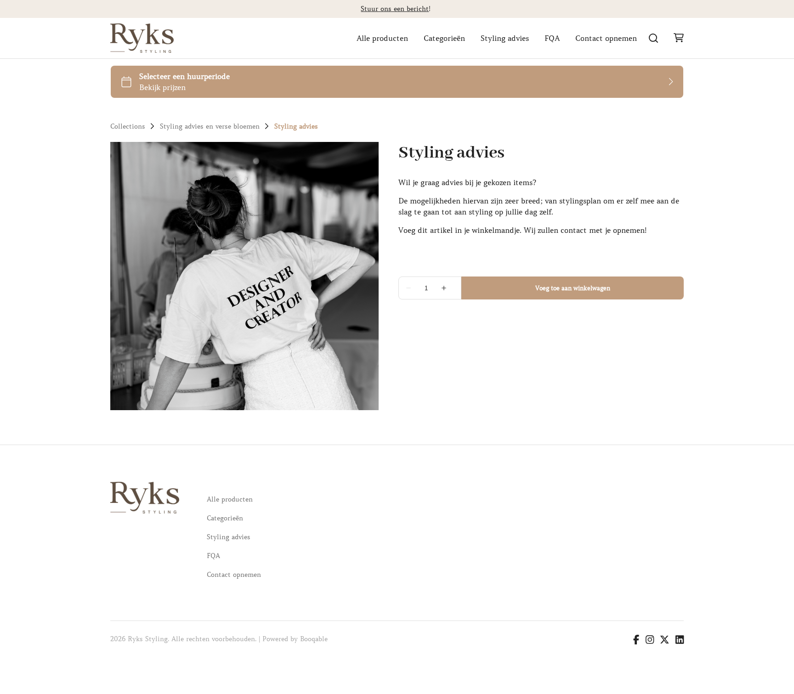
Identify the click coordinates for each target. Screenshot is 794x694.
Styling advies (505, 38)
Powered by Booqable (295, 639)
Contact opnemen (606, 38)
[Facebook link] (636, 640)
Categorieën (444, 38)
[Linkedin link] (679, 640)
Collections (127, 126)
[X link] (664, 640)
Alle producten (382, 38)
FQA (552, 38)
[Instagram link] (650, 640)
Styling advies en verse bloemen (210, 126)
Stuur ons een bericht (395, 9)
